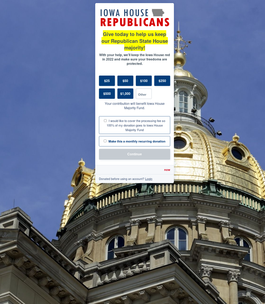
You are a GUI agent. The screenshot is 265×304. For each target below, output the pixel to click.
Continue (134, 154)
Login (148, 179)
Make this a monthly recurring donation (136, 141)
